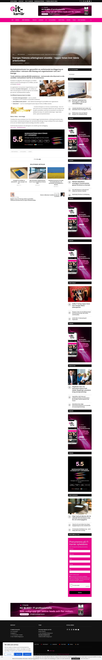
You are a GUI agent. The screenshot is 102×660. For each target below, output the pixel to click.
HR (46, 20)
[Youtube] (87, 1)
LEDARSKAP (41, 20)
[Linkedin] (85, 1)
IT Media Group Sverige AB (63, 654)
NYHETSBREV (13, 1)
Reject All (18, 654)
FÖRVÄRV (68, 20)
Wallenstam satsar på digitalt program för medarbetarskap (79, 113)
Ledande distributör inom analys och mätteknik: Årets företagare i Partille (81, 108)
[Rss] (91, 1)
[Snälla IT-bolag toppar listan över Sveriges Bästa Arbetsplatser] (80, 294)
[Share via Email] (39, 159)
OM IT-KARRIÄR (29, 1)
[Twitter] (81, 1)
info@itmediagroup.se (19, 636)
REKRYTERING (61, 20)
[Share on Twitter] (35, 159)
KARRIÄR (17, 20)
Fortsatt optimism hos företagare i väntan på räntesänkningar (79, 101)
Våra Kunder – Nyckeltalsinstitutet (18, 127)
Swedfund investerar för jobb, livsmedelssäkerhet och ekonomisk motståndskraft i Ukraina (37, 182)
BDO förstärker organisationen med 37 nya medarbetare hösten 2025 (19, 182)
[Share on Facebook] (34, 159)
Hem (13, 54)
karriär (30, 151)
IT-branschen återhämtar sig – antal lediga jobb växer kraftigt (81, 529)
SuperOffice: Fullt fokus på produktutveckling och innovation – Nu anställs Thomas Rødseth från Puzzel (81, 398)
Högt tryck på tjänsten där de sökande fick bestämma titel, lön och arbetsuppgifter (81, 517)
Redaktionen (20, 63)
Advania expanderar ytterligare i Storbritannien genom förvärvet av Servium (81, 183)
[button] (12, 178)
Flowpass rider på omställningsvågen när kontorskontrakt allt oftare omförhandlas (81, 313)
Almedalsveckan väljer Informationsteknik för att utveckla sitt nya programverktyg (81, 405)
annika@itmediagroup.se (47, 633)
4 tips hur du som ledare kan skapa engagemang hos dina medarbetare (81, 525)
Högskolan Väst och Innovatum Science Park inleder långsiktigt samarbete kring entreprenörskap (81, 389)
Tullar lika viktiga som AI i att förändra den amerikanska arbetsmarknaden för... (56, 182)
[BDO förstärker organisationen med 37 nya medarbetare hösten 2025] (19, 173)
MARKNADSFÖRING (39, 1)
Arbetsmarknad (14, 151)
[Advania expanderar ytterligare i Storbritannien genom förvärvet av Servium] (80, 172)
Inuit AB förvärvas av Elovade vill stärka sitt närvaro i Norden (80, 190)
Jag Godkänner (75, 658)
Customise (9, 654)
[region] (18, 649)
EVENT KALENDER (81, 20)
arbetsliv (18, 84)
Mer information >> (85, 658)
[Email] (89, 1)
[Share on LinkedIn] (38, 159)
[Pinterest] (83, 1)
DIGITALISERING (52, 20)
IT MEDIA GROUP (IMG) (51, 1)
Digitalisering (23, 151)
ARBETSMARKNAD (25, 20)
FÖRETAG (34, 20)
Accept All (27, 654)
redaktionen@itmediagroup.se (45, 636)
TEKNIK (74, 20)
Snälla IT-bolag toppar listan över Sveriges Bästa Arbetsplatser (81, 305)
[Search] (91, 20)
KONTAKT (21, 1)
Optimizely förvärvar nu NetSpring (80, 194)
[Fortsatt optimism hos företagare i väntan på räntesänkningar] (80, 90)
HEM (12, 20)
